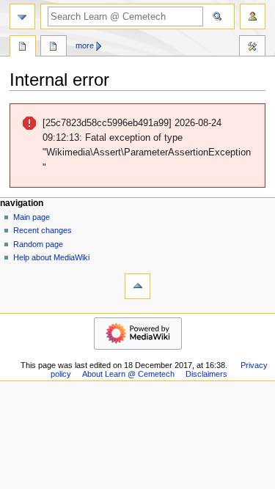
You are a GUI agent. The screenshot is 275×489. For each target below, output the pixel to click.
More (85, 45)
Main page (31, 217)
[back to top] (137, 286)
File (22, 47)
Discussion (53, 47)
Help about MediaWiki (51, 257)
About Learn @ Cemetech (128, 373)
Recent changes (42, 230)
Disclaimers (206, 373)
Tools (252, 47)
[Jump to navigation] (22, 16)
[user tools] (252, 16)
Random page (38, 244)
